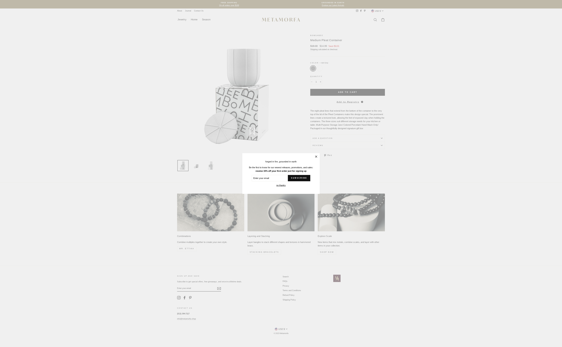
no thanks (281, 185)
